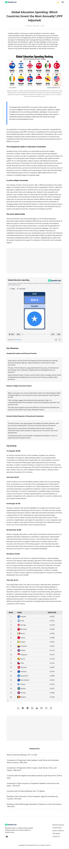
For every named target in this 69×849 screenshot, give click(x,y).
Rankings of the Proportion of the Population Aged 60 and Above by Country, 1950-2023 (32, 797)
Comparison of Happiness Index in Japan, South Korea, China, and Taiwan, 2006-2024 (32, 769)
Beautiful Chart (33, 845)
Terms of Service (58, 831)
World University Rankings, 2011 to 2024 (22, 755)
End (53, 334)
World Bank (18, 339)
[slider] (22, 334)
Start (18, 334)
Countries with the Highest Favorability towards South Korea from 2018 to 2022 (34, 776)
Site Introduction (58, 825)
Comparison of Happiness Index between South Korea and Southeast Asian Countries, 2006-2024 (33, 761)
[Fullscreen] (59, 339)
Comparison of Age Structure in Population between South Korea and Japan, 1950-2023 (33, 784)
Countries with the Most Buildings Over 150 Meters (26, 791)
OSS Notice (56, 833)
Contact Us (56, 836)
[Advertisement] (34, 260)
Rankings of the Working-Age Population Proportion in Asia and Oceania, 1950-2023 (34, 805)
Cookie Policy (56, 828)
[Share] (56, 339)
